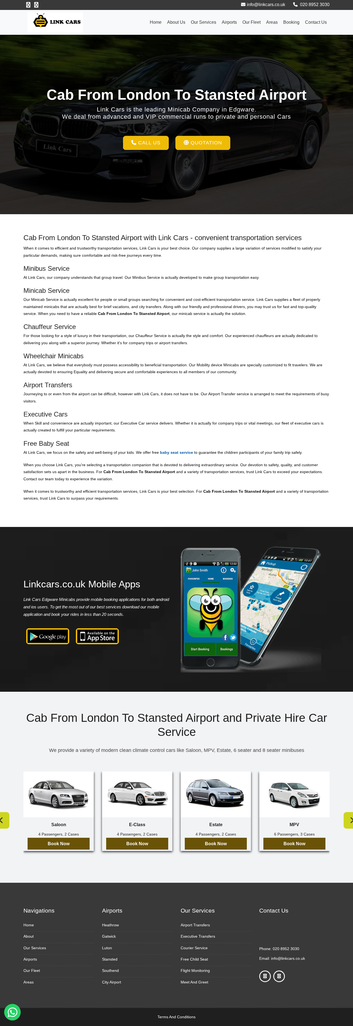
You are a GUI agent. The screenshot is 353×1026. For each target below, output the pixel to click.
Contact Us (316, 22)
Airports (229, 22)
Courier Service (194, 948)
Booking (291, 22)
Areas (272, 22)
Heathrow (110, 925)
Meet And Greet (194, 982)
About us (176, 22)
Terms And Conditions (176, 1017)
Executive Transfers (198, 936)
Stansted (109, 959)
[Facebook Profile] (28, 5)
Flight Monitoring (195, 970)
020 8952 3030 (314, 4)
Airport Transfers (195, 925)
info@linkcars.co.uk (266, 4)
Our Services (203, 22)
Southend (110, 970)
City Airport (111, 982)
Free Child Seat (194, 959)
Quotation (205, 142)
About (28, 936)
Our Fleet (251, 22)
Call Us (149, 142)
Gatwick (109, 936)
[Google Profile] (36, 5)
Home (156, 22)
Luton (107, 948)
